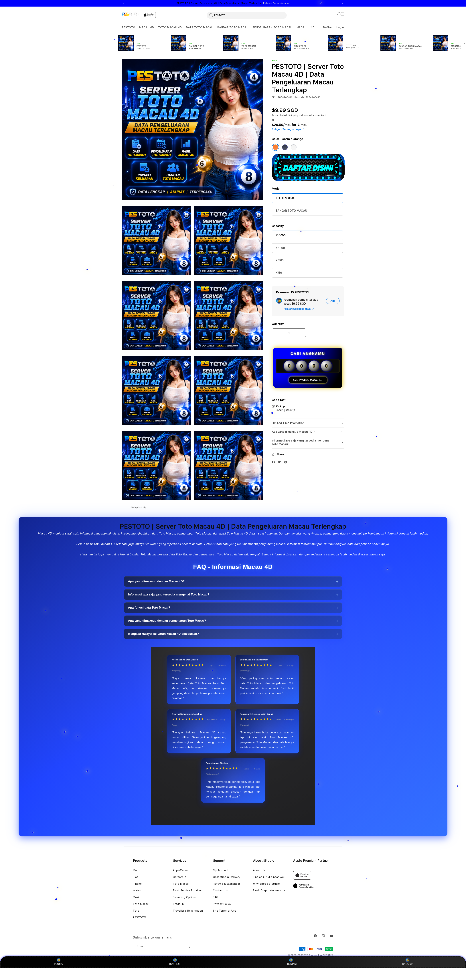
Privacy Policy (222, 903)
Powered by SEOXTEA (321, 955)
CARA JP (407, 963)
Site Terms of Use (224, 910)
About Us (259, 870)
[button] (128, 27)
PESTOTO (128, 27)
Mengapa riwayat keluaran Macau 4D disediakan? (163, 634)
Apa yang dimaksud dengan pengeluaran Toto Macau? (167, 621)
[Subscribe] (189, 946)
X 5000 (281, 235)
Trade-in (178, 903)
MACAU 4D (146, 27)
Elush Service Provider (187, 890)
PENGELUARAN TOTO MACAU (272, 27)
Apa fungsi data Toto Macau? (149, 607)
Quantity (278, 324)
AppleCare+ (180, 870)
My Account (221, 870)
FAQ (215, 897)
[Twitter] (280, 463)
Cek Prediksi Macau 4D (308, 379)
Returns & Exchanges (226, 883)
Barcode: (300, 97)
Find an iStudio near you (269, 877)
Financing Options (184, 897)
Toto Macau (141, 903)
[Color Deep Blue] (285, 147)
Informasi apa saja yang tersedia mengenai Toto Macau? (168, 594)
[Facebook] (274, 463)
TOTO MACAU (285, 198)
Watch (137, 890)
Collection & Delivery (226, 877)
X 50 (279, 272)
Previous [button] (124, 3)
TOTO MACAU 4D (170, 27)
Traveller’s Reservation (188, 910)
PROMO (58, 963)
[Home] (130, 14)
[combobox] (247, 15)
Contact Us (220, 890)
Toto (136, 910)
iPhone (137, 883)
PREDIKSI (291, 963)
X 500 (280, 260)
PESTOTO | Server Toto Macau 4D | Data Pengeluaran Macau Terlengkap (233, 3)
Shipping (293, 115)
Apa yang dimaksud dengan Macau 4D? (156, 581)
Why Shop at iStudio (266, 883)
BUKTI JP (174, 963)
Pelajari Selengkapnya (276, 3)
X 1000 (280, 248)
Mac (135, 870)
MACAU (302, 27)
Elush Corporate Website (269, 890)
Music (136, 897)
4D (313, 27)
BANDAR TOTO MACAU (232, 27)
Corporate (179, 877)
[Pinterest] (286, 463)
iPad (135, 877)
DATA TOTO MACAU (199, 27)
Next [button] (342, 3)
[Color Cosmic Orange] (275, 147)
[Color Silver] (294, 147)
